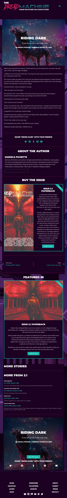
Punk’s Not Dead (9, 403)
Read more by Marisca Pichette (17, 171)
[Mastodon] (38, 494)
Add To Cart (48, 246)
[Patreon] (32, 494)
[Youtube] (35, 494)
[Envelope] (25, 494)
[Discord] (28, 494)
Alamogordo (8, 381)
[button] (59, 6)
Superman (7, 396)
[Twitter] (42, 494)
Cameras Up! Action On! (11, 388)
